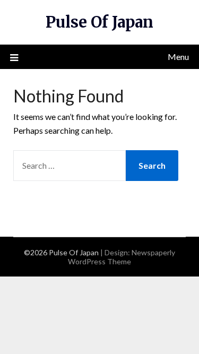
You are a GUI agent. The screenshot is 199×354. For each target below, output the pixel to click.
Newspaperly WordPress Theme (121, 257)
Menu (178, 56)
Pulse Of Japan (99, 22)
